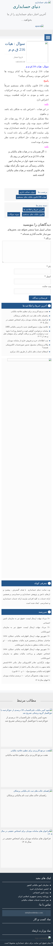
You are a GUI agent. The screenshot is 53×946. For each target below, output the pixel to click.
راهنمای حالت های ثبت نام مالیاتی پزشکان (31, 316)
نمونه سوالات (13, 214)
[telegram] (32, 26)
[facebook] (11, 26)
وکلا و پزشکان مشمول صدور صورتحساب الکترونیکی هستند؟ (27, 346)
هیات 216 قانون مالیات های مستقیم (31, 197)
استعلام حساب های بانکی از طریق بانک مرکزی (29, 351)
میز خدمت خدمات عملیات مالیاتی (35, 900)
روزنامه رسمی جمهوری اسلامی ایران (33, 896)
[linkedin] (23, 26)
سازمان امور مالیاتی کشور (38, 885)
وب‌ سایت (46, 286)
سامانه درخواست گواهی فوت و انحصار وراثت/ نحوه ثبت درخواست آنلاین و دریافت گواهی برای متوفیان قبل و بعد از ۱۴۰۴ (25, 333)
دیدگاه (47, 238)
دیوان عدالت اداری (27, 192)
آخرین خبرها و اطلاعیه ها (34, 209)
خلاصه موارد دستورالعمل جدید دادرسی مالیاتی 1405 (26, 327)
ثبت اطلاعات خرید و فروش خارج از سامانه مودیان (27, 340)
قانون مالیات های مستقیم (33, 214)
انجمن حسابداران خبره (39, 889)
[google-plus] (19, 26)
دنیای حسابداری (26, 6)
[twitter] (15, 26)
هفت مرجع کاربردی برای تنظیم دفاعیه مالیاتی (29, 311)
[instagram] (28, 26)
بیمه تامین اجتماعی (41, 892)
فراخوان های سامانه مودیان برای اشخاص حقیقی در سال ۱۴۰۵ (27, 321)
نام (49, 266)
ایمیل (47, 276)
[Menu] (48, 37)
